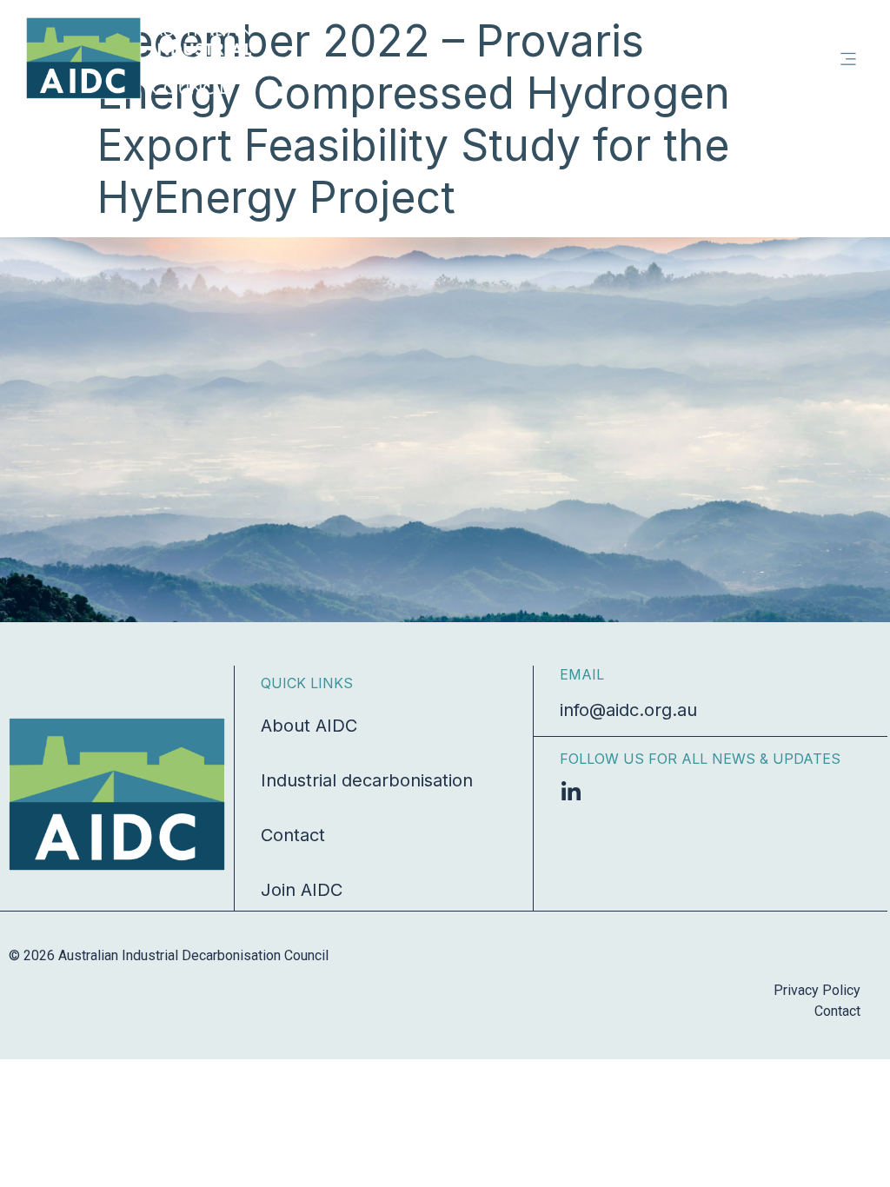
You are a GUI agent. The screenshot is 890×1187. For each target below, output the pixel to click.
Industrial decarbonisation (367, 780)
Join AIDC (301, 889)
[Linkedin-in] (570, 792)
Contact (293, 835)
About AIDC (309, 725)
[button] (848, 58)
